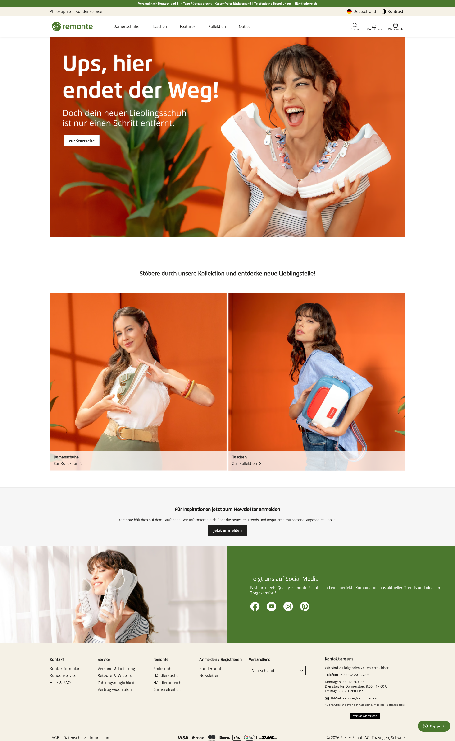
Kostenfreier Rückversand (233, 3)
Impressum (100, 737)
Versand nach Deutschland (157, 3)
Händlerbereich (306, 3)
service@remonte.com (360, 698)
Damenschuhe (126, 26)
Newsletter (209, 675)
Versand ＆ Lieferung (116, 668)
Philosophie (60, 11)
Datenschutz (74, 737)
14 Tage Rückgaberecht (195, 3)
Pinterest (304, 605)
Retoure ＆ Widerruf (116, 675)
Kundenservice (89, 11)
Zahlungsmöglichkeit (116, 682)
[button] (355, 27)
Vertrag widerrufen (115, 689)
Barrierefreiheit (167, 689)
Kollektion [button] (217, 26)
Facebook (254, 605)
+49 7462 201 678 (352, 674)
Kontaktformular (65, 668)
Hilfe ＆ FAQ (60, 682)
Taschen (159, 26)
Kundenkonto (211, 668)
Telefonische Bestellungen (273, 3)
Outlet (244, 26)
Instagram (287, 605)
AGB (55, 737)
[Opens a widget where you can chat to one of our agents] (434, 726)
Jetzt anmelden (227, 530)
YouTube (271, 605)
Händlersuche (165, 675)
